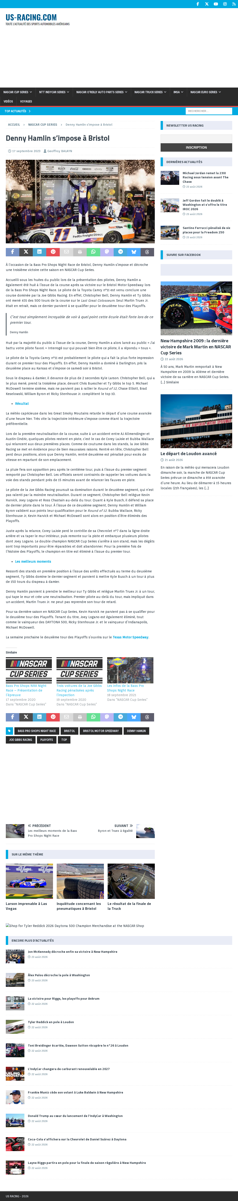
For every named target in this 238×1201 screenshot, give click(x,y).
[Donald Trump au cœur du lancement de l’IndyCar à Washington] (15, 1121)
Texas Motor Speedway (131, 637)
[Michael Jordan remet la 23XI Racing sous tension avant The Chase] (170, 178)
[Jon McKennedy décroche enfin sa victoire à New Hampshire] (15, 956)
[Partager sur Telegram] (120, 252)
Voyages (26, 101)
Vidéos (8, 101)
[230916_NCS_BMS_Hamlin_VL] (80, 241)
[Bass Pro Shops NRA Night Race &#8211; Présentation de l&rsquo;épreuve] (29, 670)
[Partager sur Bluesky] (134, 252)
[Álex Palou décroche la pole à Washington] (15, 980)
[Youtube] (216, 4)
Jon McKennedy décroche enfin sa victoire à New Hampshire (72, 951)
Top (64, 739)
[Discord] (234, 4)
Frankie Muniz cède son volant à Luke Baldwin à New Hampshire (75, 1092)
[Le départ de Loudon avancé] (196, 421)
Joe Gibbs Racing (20, 739)
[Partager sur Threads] (147, 252)
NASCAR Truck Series (149, 92)
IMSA (177, 92)
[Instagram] (225, 4)
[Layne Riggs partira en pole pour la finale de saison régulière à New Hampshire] (15, 1168)
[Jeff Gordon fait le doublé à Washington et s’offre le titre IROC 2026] (170, 205)
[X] (207, 4)
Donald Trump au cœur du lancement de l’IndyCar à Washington (75, 1115)
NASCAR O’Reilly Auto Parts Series (100, 92)
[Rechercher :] (209, 111)
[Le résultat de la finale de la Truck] (131, 881)
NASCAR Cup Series (15, 92)
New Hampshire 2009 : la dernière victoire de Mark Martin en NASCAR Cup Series (196, 346)
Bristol (69, 731)
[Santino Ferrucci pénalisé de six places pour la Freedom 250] (170, 233)
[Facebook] (198, 4)
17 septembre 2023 (26, 151)
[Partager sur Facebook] (12, 252)
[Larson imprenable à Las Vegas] (29, 881)
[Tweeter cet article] (26, 252)
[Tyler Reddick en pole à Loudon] (15, 1027)
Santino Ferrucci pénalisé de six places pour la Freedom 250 (206, 229)
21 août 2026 (174, 460)
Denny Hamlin (136, 731)
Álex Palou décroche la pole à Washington (59, 975)
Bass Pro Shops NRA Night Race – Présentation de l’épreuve (26, 690)
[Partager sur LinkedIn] (39, 252)
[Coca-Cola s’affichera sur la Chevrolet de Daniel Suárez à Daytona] (15, 1144)
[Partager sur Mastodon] (107, 252)
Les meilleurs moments (33, 561)
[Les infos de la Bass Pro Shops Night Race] (130, 670)
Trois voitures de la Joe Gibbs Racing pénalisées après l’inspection (79, 690)
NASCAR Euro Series (204, 92)
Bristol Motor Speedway (101, 731)
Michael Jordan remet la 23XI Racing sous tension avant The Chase (205, 177)
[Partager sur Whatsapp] (93, 252)
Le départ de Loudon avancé (189, 453)
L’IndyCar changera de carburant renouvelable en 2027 (69, 1068)
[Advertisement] (159, 47)
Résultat (22, 403)
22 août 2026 (174, 359)
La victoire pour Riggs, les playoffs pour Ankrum (63, 998)
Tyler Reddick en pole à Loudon (51, 1021)
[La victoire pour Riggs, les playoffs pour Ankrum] (15, 1003)
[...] (206, 488)
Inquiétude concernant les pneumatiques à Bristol (79, 906)
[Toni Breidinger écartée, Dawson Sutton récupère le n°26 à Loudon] (15, 1050)
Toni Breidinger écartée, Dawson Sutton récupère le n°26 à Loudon (78, 1045)
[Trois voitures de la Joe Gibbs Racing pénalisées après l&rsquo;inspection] (79, 670)
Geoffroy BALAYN (59, 151)
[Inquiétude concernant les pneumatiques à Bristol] (80, 881)
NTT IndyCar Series (52, 92)
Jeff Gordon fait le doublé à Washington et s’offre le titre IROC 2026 (205, 204)
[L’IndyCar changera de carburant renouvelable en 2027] (15, 1074)
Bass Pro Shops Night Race (37, 731)
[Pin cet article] (53, 252)
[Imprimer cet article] (80, 252)
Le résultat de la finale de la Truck (129, 906)
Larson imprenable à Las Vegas (26, 906)
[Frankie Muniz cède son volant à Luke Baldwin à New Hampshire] (15, 1097)
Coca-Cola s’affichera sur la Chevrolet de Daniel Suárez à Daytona (77, 1139)
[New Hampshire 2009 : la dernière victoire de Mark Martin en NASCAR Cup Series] (196, 308)
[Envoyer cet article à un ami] (66, 252)
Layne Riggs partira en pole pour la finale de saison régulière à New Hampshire (87, 1162)
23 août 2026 (194, 186)
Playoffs (46, 739)
